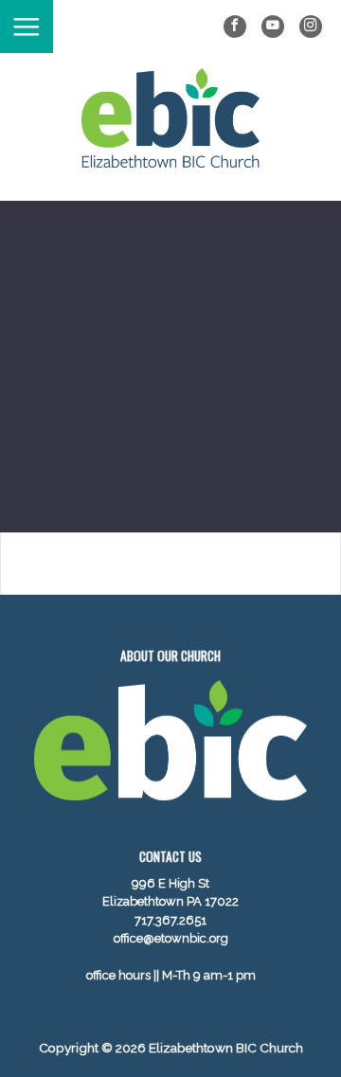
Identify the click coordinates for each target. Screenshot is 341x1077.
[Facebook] (235, 26)
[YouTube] (272, 26)
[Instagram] (310, 26)
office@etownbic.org (171, 938)
